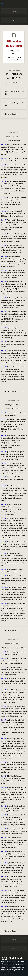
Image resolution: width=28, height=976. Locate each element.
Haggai (14, 20)
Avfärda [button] (4, 973)
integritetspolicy (4, 967)
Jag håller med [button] (13, 973)
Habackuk (14, 11)
